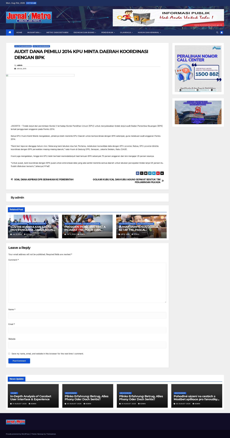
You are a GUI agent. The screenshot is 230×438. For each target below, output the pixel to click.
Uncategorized (71, 393)
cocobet (14, 393)
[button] (217, 32)
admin (19, 65)
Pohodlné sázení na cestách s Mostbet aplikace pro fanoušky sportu (195, 399)
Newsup (40, 434)
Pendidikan (107, 32)
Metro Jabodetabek (57, 32)
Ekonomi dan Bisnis (84, 32)
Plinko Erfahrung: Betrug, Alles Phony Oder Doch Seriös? (86, 398)
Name (11, 309)
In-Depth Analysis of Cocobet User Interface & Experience (30, 398)
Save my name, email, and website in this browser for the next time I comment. (47, 353)
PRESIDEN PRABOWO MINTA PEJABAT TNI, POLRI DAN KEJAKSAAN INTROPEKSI (84, 230)
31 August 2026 (19, 404)
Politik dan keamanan (23, 46)
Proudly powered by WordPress (18, 434)
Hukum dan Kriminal (149, 32)
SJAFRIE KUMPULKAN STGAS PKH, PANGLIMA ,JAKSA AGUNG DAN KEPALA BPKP (32, 230)
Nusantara (33, 32)
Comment (13, 260)
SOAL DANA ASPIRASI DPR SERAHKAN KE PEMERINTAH (43, 179)
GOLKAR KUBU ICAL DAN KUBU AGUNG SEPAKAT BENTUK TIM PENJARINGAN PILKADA (126, 181)
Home (19, 32)
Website (11, 339)
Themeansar (51, 434)
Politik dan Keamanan (41, 46)
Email (11, 324)
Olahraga (126, 32)
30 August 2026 (74, 404)
